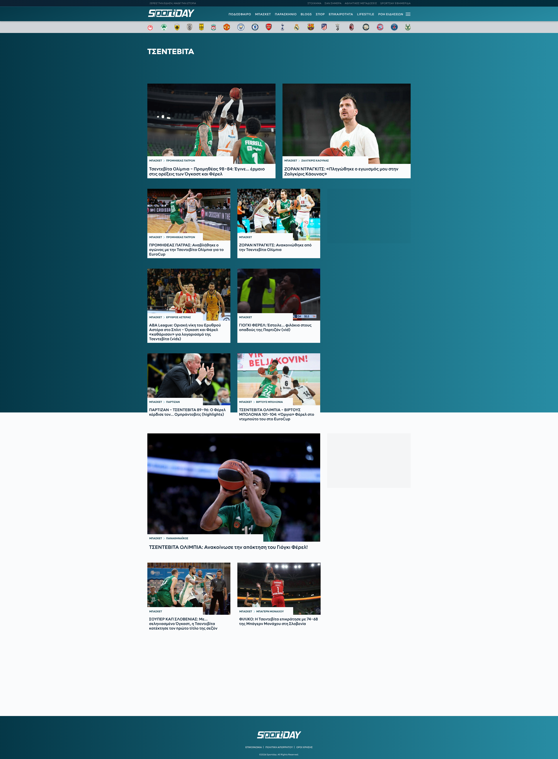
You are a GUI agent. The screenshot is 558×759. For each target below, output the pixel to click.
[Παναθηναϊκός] (163, 27)
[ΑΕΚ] (177, 27)
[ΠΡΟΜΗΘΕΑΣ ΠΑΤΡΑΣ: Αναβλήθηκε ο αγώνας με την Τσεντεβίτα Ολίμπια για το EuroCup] (188, 215)
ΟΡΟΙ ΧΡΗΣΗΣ (304, 747)
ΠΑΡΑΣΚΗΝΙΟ (286, 14)
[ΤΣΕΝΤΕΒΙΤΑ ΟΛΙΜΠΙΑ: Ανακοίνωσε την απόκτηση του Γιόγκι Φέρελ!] (233, 487)
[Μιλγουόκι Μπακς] (408, 27)
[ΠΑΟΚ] (189, 27)
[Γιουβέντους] (337, 27)
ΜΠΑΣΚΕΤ (263, 14)
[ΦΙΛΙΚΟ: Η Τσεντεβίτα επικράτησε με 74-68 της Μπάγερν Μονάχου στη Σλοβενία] (278, 589)
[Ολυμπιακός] (150, 27)
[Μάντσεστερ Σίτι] (240, 27)
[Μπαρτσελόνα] (310, 27)
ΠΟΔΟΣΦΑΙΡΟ (240, 14)
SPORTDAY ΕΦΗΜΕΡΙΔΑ (395, 3)
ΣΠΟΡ (320, 14)
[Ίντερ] (365, 27)
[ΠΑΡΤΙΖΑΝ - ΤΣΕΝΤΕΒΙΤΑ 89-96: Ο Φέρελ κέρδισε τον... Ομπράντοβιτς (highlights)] (188, 379)
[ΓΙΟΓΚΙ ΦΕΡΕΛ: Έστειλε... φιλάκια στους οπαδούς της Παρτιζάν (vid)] (278, 295)
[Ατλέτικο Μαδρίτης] (324, 27)
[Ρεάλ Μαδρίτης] (296, 27)
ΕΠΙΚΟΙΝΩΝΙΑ (253, 747)
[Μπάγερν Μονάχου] (380, 27)
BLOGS (306, 14)
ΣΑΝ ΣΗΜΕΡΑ (333, 3)
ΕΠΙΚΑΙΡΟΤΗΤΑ (341, 14)
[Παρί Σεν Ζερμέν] (394, 27)
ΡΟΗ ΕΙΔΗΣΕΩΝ (390, 14)
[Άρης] (201, 27)
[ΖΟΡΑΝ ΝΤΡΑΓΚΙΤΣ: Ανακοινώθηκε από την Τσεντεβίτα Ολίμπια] (278, 215)
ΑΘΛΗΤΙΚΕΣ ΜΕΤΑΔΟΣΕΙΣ (361, 3)
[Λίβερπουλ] (213, 27)
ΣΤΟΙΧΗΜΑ (314, 3)
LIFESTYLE (365, 14)
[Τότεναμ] (282, 27)
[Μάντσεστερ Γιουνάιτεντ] (226, 27)
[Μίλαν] (351, 27)
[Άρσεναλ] (269, 27)
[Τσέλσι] (255, 27)
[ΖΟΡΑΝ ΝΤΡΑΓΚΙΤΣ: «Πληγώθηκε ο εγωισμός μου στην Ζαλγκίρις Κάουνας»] (346, 124)
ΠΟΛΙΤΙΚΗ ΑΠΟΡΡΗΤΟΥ (279, 747)
